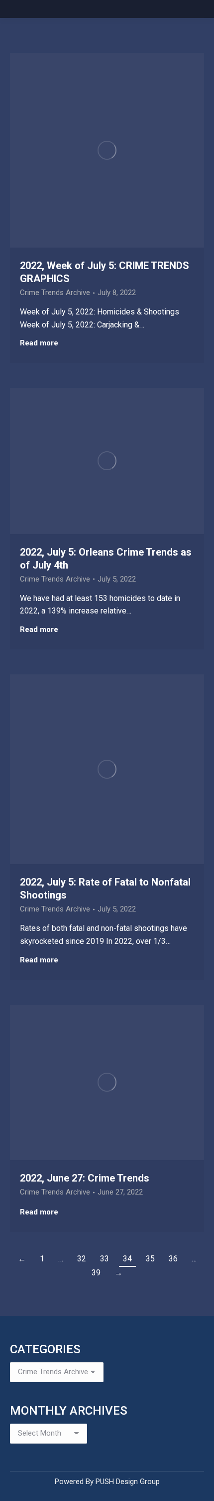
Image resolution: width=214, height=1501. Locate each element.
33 (104, 1258)
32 (81, 1258)
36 (173, 1258)
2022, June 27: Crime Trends (84, 1178)
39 (96, 1272)
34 (127, 1258)
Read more (39, 342)
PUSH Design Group (128, 1481)
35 (150, 1258)
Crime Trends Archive (55, 292)
